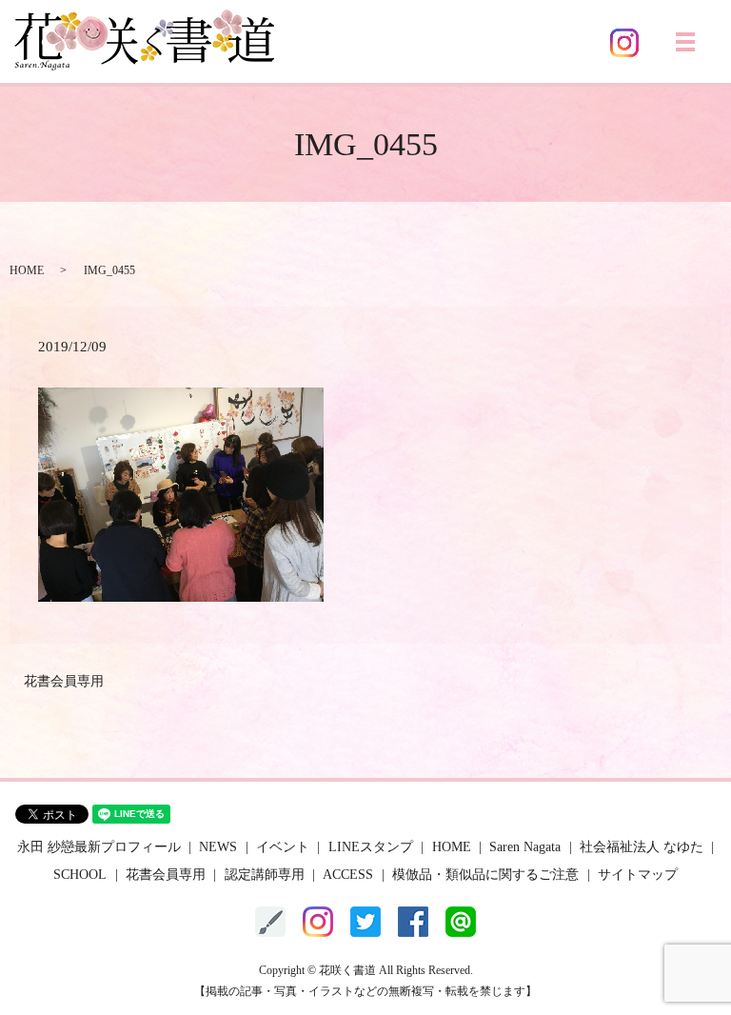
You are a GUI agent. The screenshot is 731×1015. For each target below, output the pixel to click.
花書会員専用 (64, 681)
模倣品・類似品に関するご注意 (485, 874)
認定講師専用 (265, 874)
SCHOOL (80, 874)
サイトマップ (638, 874)
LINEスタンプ (370, 847)
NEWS (218, 847)
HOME (27, 270)
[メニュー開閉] (685, 41)
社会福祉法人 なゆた (641, 847)
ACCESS (348, 874)
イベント (282, 847)
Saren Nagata (525, 847)
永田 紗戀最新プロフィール (99, 847)
